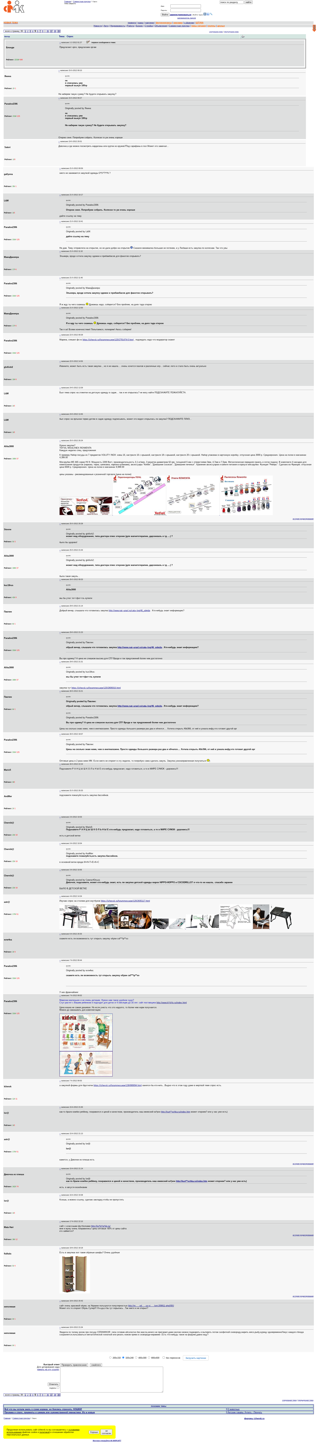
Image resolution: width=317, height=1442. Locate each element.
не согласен (106, 1432)
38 (55, 31)
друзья (221, 26)
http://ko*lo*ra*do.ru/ (100, 1226)
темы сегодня (198, 26)
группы (211, 26)
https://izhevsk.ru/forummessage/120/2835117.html (125, 901)
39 (58, 31)
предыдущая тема (231, 32)
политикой (44, 1432)
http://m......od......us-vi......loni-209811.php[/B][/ (151, 1305)
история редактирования (303, 519)
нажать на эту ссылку (48, 1369)
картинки (149, 22)
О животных (234, 1409)
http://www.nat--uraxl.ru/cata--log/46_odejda (129, 610)
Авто (106, 26)
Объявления (161, 26)
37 (51, 31)
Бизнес (139, 26)
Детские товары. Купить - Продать (245, 1412)
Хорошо (94, 1432)
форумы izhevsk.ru (254, 1418)
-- (60, 42)
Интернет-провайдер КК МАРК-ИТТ (107, 1441)
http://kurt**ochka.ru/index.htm (175, 1112)
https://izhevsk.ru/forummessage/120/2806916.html (96, 688)
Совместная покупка (81, 1)
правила (132, 22)
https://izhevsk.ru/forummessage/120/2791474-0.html (108, 339)
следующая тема (216, 32)
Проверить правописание (74, 1365)
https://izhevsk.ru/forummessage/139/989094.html (118, 1085)
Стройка (149, 26)
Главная (67, 1)
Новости (98, 26)
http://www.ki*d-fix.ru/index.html (172, 1002)
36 (48, 31)
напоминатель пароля (186, 18)
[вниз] (314, 28)
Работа (130, 26)
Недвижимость (117, 26)
